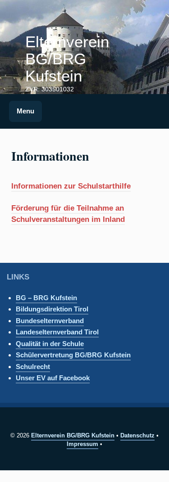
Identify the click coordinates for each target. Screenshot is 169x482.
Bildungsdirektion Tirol (52, 309)
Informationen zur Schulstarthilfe (71, 186)
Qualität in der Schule (50, 343)
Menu (25, 111)
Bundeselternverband (50, 320)
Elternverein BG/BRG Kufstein (67, 59)
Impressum (82, 444)
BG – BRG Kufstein (46, 298)
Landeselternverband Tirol (57, 332)
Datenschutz (137, 435)
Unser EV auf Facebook (53, 378)
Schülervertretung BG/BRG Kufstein (73, 355)
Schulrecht (33, 366)
